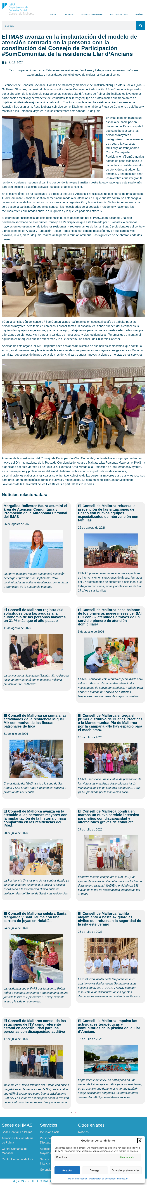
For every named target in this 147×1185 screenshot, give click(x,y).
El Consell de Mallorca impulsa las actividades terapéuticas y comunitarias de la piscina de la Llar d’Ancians (109, 1026)
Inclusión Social (50, 1132)
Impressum (122, 1178)
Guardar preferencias (126, 1170)
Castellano (139, 14)
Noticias (83, 1132)
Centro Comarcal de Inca (18, 1159)
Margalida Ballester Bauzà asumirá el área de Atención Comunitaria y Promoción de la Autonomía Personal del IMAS (35, 511)
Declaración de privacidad (102, 1178)
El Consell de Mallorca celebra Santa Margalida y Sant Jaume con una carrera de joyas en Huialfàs (35, 917)
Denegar (95, 1170)
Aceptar (67, 1170)
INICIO (53, 14)
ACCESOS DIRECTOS (118, 14)
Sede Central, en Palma (17, 1132)
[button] (140, 1140)
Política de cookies (77, 1178)
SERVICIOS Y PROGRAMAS (92, 14)
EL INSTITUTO (68, 14)
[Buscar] (140, 25)
